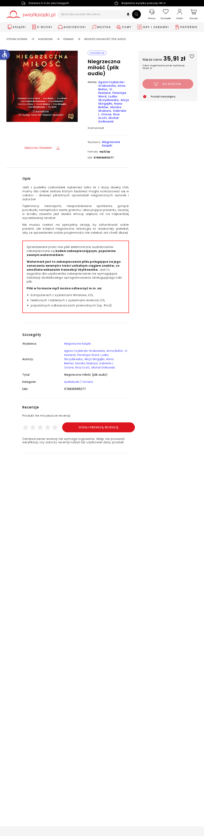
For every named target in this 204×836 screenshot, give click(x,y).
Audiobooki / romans (78, 382)
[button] (128, 14)
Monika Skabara (109, 109)
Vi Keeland (105, 91)
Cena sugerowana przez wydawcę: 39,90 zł (163, 67)
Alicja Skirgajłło (94, 359)
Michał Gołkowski (108, 119)
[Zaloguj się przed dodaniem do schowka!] (191, 56)
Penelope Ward (88, 355)
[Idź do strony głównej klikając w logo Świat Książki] (30, 14)
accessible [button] (5, 54)
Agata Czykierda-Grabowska (111, 84)
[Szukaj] (136, 14)
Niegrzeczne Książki (111, 144)
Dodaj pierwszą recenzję (99, 427)
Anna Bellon (114, 351)
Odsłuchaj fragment (38, 148)
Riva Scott (82, 367)
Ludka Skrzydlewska (108, 98)
